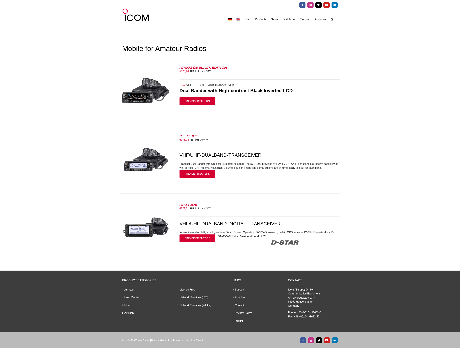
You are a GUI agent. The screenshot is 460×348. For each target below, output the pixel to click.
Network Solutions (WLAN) (195, 305)
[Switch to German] (230, 19)
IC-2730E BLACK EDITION (203, 67)
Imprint (239, 320)
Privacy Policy (243, 312)
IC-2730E (189, 135)
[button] (332, 19)
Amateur (129, 289)
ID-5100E (188, 204)
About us (240, 297)
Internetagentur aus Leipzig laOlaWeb (184, 340)
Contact (239, 305)
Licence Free (187, 289)
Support (239, 289)
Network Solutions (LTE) (194, 297)
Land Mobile (131, 297)
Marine (128, 305)
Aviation (129, 312)
